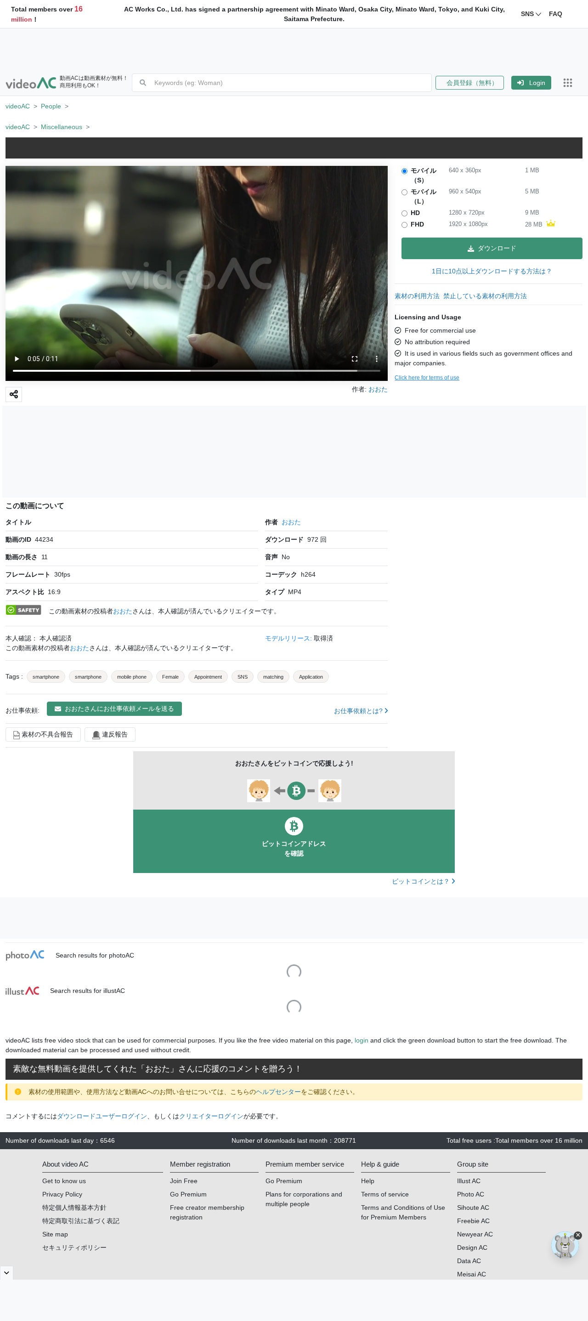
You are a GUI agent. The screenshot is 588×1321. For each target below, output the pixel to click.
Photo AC (470, 1194)
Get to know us (64, 1181)
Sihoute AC (473, 1207)
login (361, 1040)
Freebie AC (473, 1221)
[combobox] (292, 82)
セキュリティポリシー (74, 1247)
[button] (473, 83)
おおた (291, 522)
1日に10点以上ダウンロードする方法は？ (492, 271)
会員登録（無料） (469, 82)
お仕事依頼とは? (359, 710)
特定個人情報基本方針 (74, 1207)
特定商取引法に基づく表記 (80, 1221)
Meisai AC (471, 1274)
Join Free (184, 1181)
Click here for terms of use (427, 377)
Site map (55, 1234)
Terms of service (385, 1194)
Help (367, 1181)
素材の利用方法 (417, 296)
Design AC (472, 1247)
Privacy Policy (62, 1194)
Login (537, 82)
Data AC (469, 1260)
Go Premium (188, 1194)
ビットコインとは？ (422, 881)
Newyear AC (475, 1234)
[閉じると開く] (6, 1273)
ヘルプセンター (278, 1091)
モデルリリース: (289, 638)
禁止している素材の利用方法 (485, 296)
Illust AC (469, 1181)
